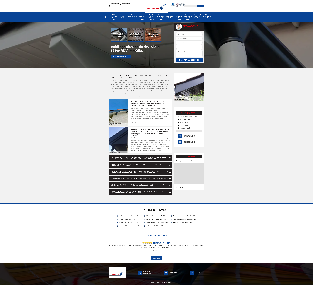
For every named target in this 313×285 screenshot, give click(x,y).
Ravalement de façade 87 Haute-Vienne (132, 16)
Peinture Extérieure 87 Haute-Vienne (123, 16)
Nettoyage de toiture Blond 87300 (155, 215)
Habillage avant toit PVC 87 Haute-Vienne (179, 17)
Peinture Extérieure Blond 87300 (128, 222)
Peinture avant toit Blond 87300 (155, 226)
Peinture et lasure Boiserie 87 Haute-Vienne (188, 17)
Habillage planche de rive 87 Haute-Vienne (142, 17)
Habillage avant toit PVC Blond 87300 (184, 215)
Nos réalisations (121, 56)
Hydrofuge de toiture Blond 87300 (182, 222)
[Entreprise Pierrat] (156, 6)
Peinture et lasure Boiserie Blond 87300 (184, 219)
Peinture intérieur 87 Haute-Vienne (114, 17)
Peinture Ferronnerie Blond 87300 (128, 215)
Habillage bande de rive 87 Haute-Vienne (152, 17)
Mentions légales (166, 282)
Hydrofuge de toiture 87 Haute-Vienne (197, 16)
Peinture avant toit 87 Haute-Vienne (170, 16)
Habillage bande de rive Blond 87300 (156, 219)
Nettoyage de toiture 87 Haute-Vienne (105, 16)
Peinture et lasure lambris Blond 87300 (157, 222)
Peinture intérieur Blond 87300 (127, 219)
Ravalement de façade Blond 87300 (129, 226)
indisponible (115, 4)
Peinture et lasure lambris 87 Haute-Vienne (161, 17)
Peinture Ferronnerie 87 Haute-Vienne (207, 16)
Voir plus (156, 258)
